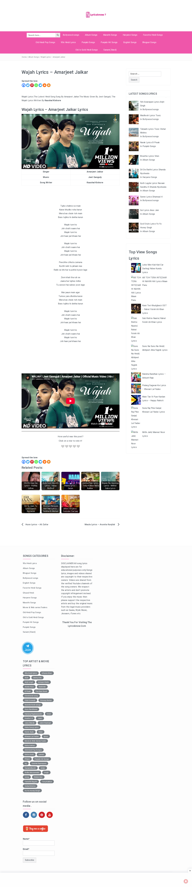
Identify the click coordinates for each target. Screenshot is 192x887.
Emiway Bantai (46, 700)
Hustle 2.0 (29, 718)
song (27, 777)
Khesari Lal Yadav (32, 736)
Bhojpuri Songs (149, 42)
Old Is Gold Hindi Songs (86, 50)
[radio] (62, 447)
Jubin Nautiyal (45, 723)
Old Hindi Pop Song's (33, 750)
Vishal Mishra (30, 786)
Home (24, 57)
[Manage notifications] (186, 881)
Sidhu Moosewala (32, 772)
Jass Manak (29, 723)
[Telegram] (40, 85)
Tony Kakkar (47, 782)
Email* (26, 849)
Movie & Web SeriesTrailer (35, 741)
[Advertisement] (77, 672)
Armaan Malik (43, 682)
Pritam (27, 759)
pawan (41, 754)
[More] (49, 85)
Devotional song (31, 696)
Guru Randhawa (31, 709)
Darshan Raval (41, 691)
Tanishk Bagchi (31, 782)
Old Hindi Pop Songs (45, 42)
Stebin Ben (38, 777)
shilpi (43, 768)
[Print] (44, 85)
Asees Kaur (29, 687)
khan (40, 732)
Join (27, 650)
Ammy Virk (37, 678)
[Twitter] (28, 85)
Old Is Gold (29, 754)
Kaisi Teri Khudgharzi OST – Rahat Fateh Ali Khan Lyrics (154, 309)
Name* (26, 839)
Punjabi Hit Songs (109, 42)
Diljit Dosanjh (30, 700)
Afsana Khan (47, 673)
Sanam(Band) (30, 768)
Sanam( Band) (110, 50)
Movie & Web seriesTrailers (35, 607)
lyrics (46, 736)
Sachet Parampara (39, 763)
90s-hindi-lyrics (31, 673)
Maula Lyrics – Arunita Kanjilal (100, 524)
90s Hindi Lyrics (68, 42)
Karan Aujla (29, 732)
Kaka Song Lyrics (32, 727)
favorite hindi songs (33, 705)
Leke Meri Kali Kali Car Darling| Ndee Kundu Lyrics (152, 269)
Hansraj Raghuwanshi (33, 714)
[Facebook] (23, 85)
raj (26, 763)
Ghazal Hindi (28, 593)
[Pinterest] (32, 85)
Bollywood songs (71, 35)
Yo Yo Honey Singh (32, 791)
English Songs (129, 42)
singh (46, 772)
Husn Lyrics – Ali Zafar (36, 524)
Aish (26, 678)
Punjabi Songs (88, 42)
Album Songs (91, 35)
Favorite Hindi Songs (153, 35)
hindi (49, 714)
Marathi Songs (110, 35)
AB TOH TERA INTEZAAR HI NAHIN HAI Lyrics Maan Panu (154, 281)
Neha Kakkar (30, 745)
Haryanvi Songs (130, 35)
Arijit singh (29, 682)
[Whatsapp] (36, 85)
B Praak (28, 691)
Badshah (42, 687)
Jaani (40, 718)
